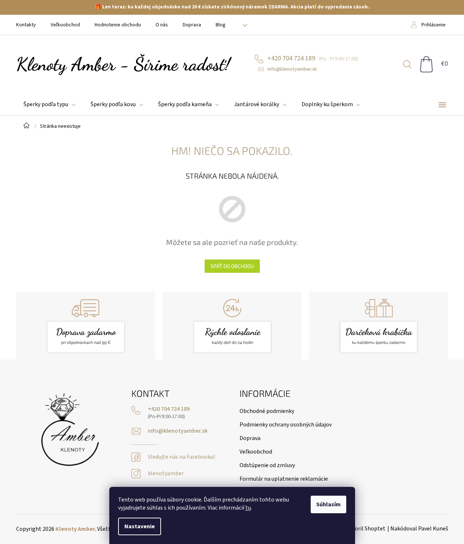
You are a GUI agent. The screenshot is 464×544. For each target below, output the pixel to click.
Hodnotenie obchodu (118, 25)
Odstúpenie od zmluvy (267, 465)
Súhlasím (328, 504)
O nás (162, 25)
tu (248, 508)
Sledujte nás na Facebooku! (181, 457)
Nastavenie (139, 526)
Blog (221, 25)
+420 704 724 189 (169, 409)
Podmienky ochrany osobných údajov (286, 425)
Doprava (192, 25)
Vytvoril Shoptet (365, 529)
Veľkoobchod (65, 25)
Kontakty (26, 25)
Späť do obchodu (232, 266)
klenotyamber (166, 473)
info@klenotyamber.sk (178, 431)
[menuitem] (49, 104)
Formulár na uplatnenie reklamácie (284, 479)
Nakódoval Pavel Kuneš (419, 529)
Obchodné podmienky (267, 411)
